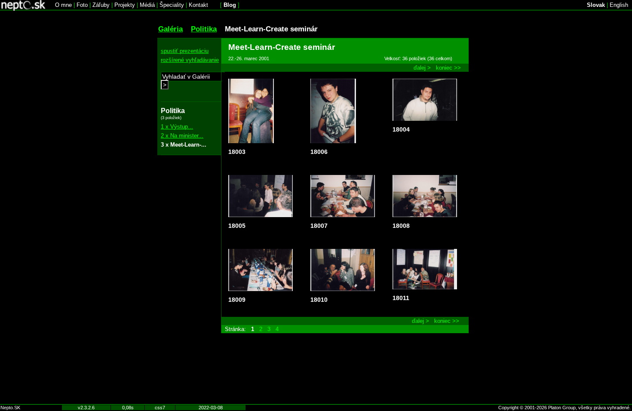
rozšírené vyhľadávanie (190, 60)
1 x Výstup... (177, 126)
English (619, 5)
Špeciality (172, 5)
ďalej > (422, 67)
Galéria (170, 29)
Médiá (147, 5)
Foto (82, 5)
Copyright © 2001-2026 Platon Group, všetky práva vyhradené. (564, 407)
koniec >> (448, 67)
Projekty (124, 5)
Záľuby (101, 5)
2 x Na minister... (182, 135)
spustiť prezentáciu (185, 51)
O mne (63, 5)
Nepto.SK (10, 407)
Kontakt (198, 5)
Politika (204, 29)
